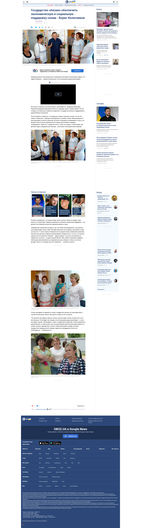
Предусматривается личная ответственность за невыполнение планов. (107, 130)
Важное (99, 9)
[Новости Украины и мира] (49, 409)
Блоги (88, 449)
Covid (63, 481)
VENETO (80, 5)
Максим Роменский (102, 223)
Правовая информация (77, 418)
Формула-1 (72, 458)
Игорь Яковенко (101, 255)
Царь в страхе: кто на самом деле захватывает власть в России (105, 207)
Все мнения (101, 289)
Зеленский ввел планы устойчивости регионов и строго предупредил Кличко (106, 125)
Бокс (65, 458)
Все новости (115, 449)
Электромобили (52, 467)
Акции (61, 467)
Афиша (40, 486)
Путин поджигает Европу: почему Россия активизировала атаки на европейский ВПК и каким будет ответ (106, 139)
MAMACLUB (54, 481)
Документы (58, 420)
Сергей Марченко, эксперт (103, 275)
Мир (49, 449)
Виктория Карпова (101, 285)
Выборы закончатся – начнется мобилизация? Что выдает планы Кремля (104, 197)
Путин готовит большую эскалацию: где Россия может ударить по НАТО (104, 251)
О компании (41, 418)
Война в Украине (59, 5)
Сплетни (48, 486)
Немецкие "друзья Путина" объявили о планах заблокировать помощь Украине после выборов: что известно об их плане (107, 31)
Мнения (99, 192)
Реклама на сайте (43, 420)
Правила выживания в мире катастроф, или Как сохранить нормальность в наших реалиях (105, 219)
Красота (57, 486)
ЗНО (72, 462)
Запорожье (56, 453)
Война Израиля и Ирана (70, 5)
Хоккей (57, 458)
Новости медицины (43, 481)
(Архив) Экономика (57, 409)
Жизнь (62, 449)
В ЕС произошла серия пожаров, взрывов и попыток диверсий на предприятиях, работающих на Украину (106, 145)
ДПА (66, 462)
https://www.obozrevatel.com (71, 492)
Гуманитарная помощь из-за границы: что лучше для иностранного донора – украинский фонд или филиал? (105, 281)
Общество (102, 449)
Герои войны (50, 5)
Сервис (69, 467)
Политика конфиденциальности (95, 418)
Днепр (64, 453)
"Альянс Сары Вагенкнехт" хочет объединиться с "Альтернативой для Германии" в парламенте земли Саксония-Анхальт (106, 37)
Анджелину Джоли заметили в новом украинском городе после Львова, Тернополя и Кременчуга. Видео (102, 46)
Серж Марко (100, 265)
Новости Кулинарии (60, 472)
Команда (57, 418)
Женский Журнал (74, 486)
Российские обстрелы (88, 5)
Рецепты (41, 472)
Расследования (78, 449)
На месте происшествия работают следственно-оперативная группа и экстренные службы (105, 160)
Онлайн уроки (57, 462)
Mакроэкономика (56, 476)
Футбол (40, 458)
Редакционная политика (41, 409)
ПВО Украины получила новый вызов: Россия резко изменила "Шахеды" (105, 261)
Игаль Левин (100, 201)
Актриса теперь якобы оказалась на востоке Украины (101, 52)
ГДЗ (40, 462)
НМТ (79, 462)
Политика (38, 449)
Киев (40, 453)
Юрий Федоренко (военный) (103, 211)
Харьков (47, 453)
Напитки (49, 472)
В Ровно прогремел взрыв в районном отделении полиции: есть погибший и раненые (107, 154)
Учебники (47, 462)
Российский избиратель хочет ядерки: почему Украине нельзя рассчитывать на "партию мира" (105, 271)
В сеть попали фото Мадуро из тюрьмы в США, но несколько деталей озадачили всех (103, 61)
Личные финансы (39, 21)
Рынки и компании (43, 476)
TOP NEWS (100, 104)
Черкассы (73, 453)
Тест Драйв (41, 467)
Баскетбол (49, 458)
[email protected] (39, 517)
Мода (64, 486)
